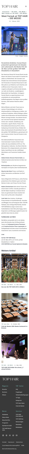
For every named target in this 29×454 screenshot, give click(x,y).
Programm (5, 423)
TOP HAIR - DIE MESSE (18, 11)
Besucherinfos (6, 420)
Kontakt (4, 442)
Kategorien (19, 400)
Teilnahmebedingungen (22, 395)
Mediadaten (19, 427)
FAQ (17, 389)
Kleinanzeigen (19, 421)
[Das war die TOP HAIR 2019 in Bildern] (14, 268)
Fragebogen (19, 392)
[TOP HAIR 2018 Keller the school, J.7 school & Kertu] (14, 348)
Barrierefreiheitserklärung (9, 448)
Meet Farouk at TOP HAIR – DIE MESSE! (14, 13)
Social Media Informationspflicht (11, 445)
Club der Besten (20, 406)
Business (4, 392)
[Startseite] (9, 6)
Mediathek (5, 414)
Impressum (11, 442)
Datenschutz (19, 442)
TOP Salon (19, 386)
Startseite (5, 11)
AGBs (22, 445)
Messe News (5, 417)
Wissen (4, 395)
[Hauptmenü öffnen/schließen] (26, 6)
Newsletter (19, 424)
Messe (4, 411)
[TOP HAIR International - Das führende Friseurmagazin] (10, 379)
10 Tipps (18, 397)
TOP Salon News (20, 403)
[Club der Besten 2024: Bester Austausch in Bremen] (14, 307)
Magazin (5, 386)
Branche (4, 389)
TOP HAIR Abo (19, 419)
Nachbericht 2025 (7, 425)
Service (19, 411)
